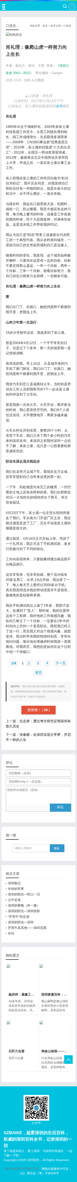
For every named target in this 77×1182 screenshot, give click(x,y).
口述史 (67, 25)
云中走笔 (14, 900)
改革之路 (55, 25)
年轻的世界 (16, 888)
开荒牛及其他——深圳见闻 (27, 928)
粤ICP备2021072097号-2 (22, 1168)
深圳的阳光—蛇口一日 (24, 894)
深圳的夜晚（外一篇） (24, 905)
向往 (11, 933)
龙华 (59, 106)
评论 (60, 807)
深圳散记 (14, 883)
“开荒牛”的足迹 (18, 916)
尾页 (38, 672)
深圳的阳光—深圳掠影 (24, 911)
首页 (45, 25)
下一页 (60, 663)
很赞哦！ (34, 710)
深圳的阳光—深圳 (21, 922)
